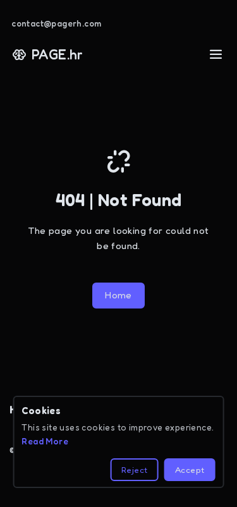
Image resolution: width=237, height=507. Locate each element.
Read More (44, 441)
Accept (189, 470)
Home (118, 295)
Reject (134, 470)
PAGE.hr (57, 54)
